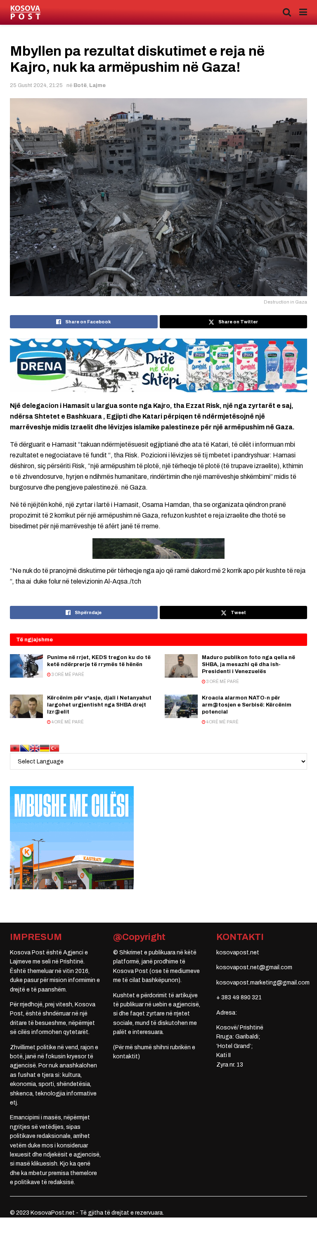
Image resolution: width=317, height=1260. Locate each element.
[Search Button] (287, 12)
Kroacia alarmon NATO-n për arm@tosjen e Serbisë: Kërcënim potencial (246, 705)
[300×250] (72, 837)
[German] (45, 748)
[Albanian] (15, 748)
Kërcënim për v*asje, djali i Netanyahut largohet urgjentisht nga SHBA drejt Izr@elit (99, 705)
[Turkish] (54, 748)
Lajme (97, 85)
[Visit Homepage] (25, 12)
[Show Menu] (303, 12)
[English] (35, 748)
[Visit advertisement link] (158, 366)
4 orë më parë (67, 722)
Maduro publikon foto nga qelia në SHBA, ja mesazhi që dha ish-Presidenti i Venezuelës (248, 664)
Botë (80, 85)
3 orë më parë (67, 674)
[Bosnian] (25, 748)
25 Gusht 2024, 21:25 (36, 85)
